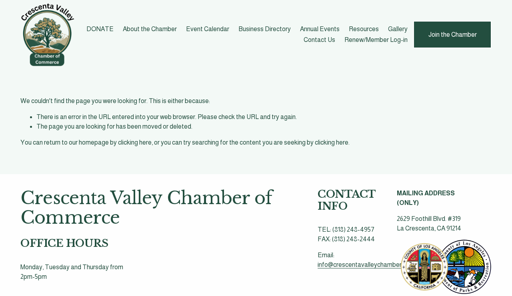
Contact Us (319, 39)
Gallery (398, 29)
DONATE (100, 29)
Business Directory (264, 29)
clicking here (135, 142)
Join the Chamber (452, 34)
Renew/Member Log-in (376, 39)
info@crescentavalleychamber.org (365, 264)
